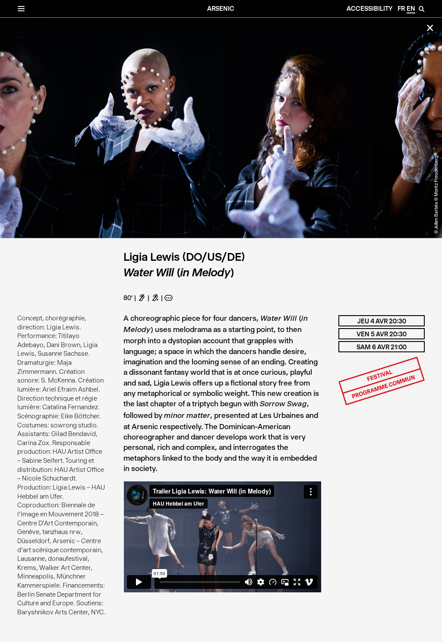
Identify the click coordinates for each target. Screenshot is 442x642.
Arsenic (220, 9)
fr (401, 9)
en (411, 9)
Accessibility (369, 9)
